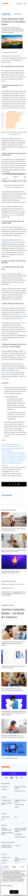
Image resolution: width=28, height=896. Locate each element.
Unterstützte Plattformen (20, 836)
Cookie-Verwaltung (19, 804)
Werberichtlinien (18, 834)
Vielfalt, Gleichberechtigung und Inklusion (20, 859)
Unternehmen (4, 860)
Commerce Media (6, 14)
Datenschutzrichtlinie (6, 800)
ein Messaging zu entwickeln (19, 314)
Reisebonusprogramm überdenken (13, 242)
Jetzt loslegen (19, 3)
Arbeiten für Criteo (5, 857)
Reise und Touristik (6, 495)
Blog (16, 817)
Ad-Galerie (4, 789)
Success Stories (4, 786)
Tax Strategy (17, 845)
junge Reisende (11, 215)
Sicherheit (17, 807)
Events (3, 819)
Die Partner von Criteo (20, 791)
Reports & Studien (5, 817)
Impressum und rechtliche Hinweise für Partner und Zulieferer (20, 830)
